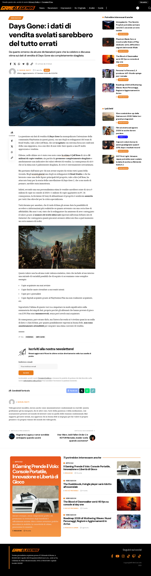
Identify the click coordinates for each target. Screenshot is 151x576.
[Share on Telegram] (23, 64)
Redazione (18, 531)
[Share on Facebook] (10, 64)
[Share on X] (14, 64)
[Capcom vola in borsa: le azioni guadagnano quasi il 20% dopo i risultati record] (108, 145)
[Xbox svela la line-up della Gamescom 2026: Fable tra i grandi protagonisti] (108, 116)
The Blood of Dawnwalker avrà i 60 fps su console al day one (127, 59)
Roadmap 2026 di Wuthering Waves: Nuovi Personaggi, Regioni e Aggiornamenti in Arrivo (87, 521)
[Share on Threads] (27, 64)
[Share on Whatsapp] (19, 64)
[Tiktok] (139, 556)
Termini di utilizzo (44, 378)
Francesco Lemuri (71, 528)
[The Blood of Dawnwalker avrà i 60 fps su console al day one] (108, 59)
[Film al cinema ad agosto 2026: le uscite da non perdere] (108, 130)
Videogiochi (16, 18)
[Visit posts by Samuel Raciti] (12, 402)
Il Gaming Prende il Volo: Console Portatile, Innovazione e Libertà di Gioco (35, 474)
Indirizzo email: (26, 362)
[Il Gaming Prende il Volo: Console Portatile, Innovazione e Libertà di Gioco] (35, 499)
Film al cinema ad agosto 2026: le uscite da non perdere (127, 130)
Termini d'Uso (47, 2)
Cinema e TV (123, 137)
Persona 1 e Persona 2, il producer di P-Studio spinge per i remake (128, 73)
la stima (66, 155)
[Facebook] (112, 556)
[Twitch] (134, 556)
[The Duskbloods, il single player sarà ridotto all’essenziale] (129, 486)
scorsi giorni (38, 174)
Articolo (19, 462)
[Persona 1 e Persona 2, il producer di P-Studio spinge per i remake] (108, 73)
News (46, 70)
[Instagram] (123, 556)
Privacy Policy (34, 2)
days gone (40, 337)
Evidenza (29, 337)
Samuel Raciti (25, 70)
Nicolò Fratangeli (71, 491)
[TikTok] (128, 556)
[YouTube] (117, 556)
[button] (144, 2)
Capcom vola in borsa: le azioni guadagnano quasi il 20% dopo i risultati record (128, 145)
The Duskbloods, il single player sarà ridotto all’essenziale (87, 485)
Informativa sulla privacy (32, 381)
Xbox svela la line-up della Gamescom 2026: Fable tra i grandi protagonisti (128, 116)
